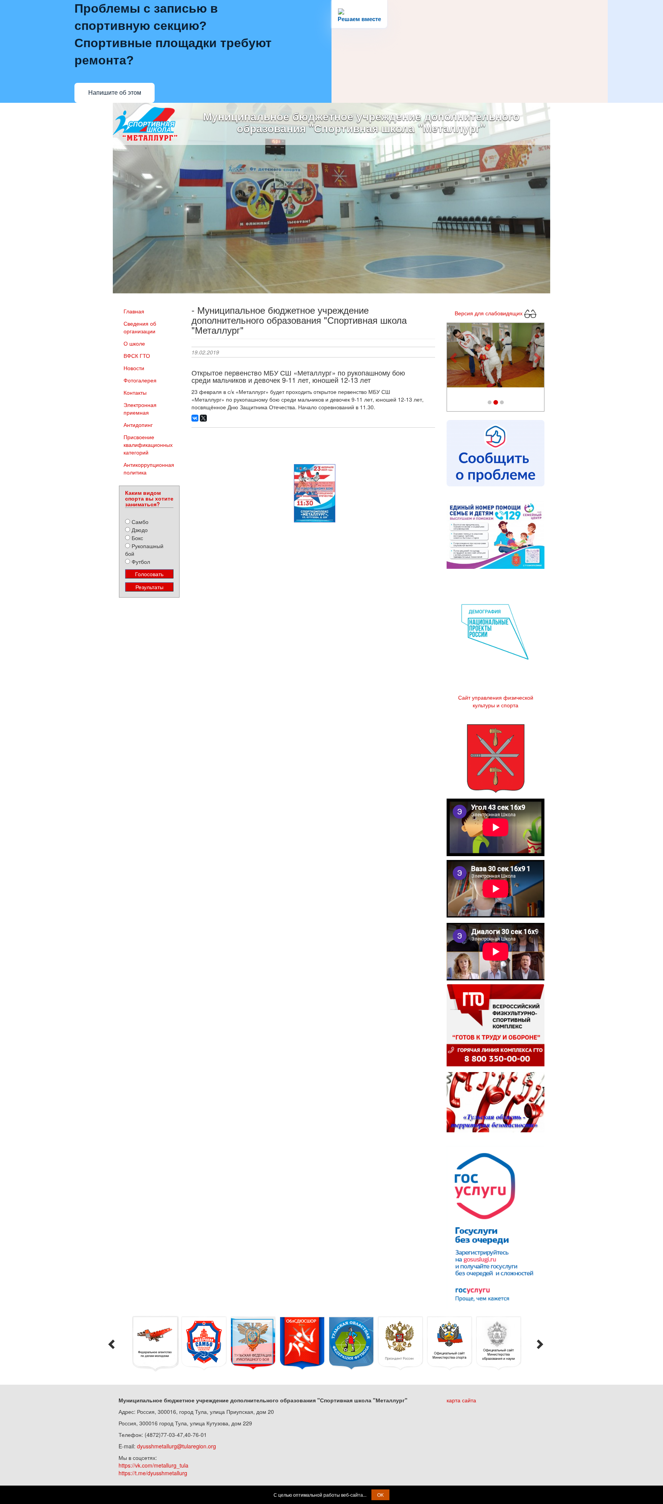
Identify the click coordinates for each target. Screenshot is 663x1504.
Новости (134, 368)
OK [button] (380, 1494)
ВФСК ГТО (137, 355)
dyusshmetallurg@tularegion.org (176, 1446)
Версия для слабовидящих (489, 312)
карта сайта (461, 1400)
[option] (154, 1344)
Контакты (135, 392)
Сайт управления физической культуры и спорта (495, 701)
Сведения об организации (140, 327)
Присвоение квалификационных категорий (148, 444)
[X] (203, 418)
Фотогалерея (140, 380)
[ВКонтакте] (194, 418)
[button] (454, 357)
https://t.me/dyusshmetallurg (153, 1473)
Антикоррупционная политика (149, 468)
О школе (134, 343)
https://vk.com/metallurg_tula (153, 1465)
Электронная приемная (140, 408)
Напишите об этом (114, 92)
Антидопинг (138, 424)
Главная (134, 311)
